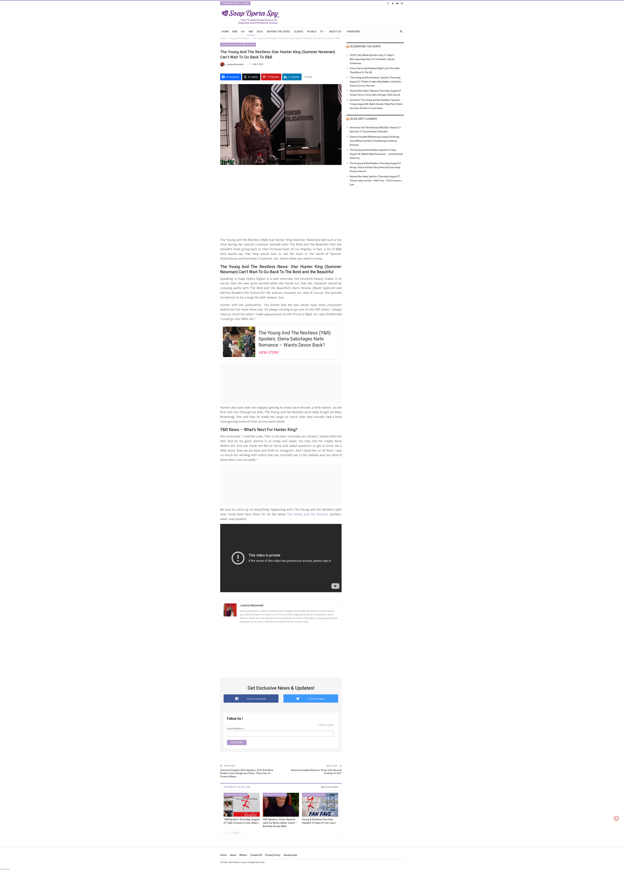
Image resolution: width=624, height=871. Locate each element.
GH (243, 31)
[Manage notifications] (616, 818)
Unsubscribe (290, 855)
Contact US (256, 855)
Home (223, 855)
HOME (225, 31)
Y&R (250, 31)
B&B (234, 31)
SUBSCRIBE (353, 31)
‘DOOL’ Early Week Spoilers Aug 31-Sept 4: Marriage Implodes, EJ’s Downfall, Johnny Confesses (372, 59)
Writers (243, 855)
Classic (298, 31)
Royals (311, 31)
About (233, 855)
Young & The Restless (232, 44)
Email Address (236, 728)
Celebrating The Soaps (365, 46)
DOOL (260, 31)
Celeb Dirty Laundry (363, 118)
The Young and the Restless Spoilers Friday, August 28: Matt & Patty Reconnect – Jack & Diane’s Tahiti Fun (376, 154)
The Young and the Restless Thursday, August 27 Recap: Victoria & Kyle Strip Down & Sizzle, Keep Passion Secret (375, 167)
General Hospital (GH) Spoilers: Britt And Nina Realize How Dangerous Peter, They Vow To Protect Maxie (246, 773)
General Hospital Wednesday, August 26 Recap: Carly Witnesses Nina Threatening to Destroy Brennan (375, 140)
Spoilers (250, 44)
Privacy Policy (272, 855)
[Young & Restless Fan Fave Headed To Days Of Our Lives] (320, 805)
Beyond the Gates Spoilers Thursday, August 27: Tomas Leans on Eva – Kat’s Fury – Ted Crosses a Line (376, 180)
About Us (335, 31)
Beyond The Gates (278, 31)
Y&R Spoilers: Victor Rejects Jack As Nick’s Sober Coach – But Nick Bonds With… (280, 823)
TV (321, 31)
